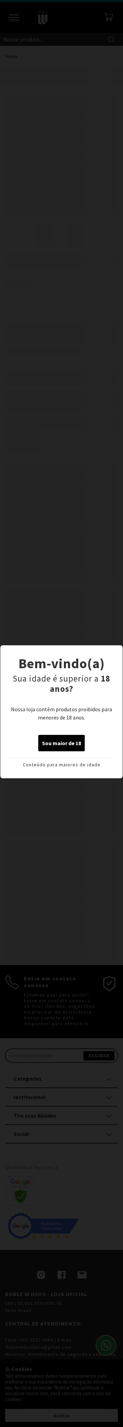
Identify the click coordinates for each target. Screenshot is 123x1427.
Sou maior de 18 (61, 743)
